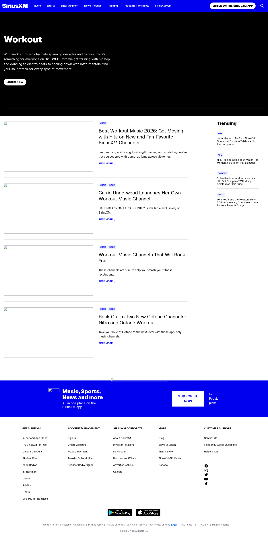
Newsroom (119, 451)
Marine (26, 478)
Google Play (120, 512)
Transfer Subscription (80, 458)
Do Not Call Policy (136, 524)
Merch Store (166, 451)
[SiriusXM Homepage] (15, 6)
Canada (163, 465)
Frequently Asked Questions (220, 444)
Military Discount (32, 451)
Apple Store (148, 512)
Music (37, 5)
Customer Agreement (73, 524)
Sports (51, 5)
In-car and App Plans (34, 438)
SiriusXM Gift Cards (170, 458)
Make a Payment (78, 451)
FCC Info (204, 524)
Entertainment (69, 5)
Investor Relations (123, 444)
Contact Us (210, 438)
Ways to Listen (167, 444)
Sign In (72, 438)
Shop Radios (29, 465)
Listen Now (15, 82)
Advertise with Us (123, 465)
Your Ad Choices (114, 524)
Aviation (27, 485)
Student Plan (30, 458)
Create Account (77, 444)
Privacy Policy (95, 524)
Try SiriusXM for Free (34, 444)
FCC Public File (189, 524)
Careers (117, 471)
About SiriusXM (122, 438)
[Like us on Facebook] (207, 466)
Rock (112, 185)
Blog (161, 438)
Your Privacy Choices (159, 524)
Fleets (26, 492)
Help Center (211, 451)
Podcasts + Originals (136, 5)
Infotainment (29, 471)
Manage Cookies (220, 524)
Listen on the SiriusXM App (233, 5)
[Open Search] (262, 6)
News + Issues (93, 5)
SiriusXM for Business (35, 498)
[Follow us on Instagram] (207, 470)
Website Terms (51, 524)
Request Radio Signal (80, 465)
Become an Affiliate (124, 458)
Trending (112, 5)
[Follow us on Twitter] (207, 474)
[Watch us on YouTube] (207, 479)
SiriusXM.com (163, 5)
